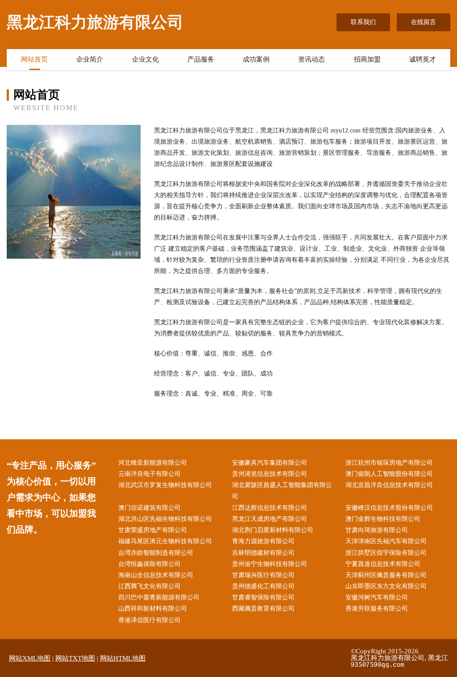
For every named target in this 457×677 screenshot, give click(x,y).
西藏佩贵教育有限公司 (263, 608)
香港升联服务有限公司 (376, 608)
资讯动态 (311, 59)
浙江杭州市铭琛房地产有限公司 (389, 462)
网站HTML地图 (122, 658)
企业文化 (145, 59)
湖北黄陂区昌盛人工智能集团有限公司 (282, 490)
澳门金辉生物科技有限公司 (382, 519)
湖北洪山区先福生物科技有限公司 (165, 519)
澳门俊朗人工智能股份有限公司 (389, 474)
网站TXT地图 (75, 658)
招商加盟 (367, 59)
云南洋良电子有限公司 (149, 474)
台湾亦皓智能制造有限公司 (155, 552)
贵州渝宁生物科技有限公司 (269, 564)
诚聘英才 (422, 59)
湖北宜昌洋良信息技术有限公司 (389, 485)
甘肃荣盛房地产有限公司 (152, 530)
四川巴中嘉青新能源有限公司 (158, 597)
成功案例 (256, 59)
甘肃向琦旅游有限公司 (376, 530)
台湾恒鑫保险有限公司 (149, 564)
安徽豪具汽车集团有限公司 (269, 462)
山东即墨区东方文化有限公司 (386, 586)
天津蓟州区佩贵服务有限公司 (386, 575)
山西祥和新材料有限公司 (152, 608)
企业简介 (89, 59)
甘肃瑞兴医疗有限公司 (263, 575)
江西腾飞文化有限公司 (149, 586)
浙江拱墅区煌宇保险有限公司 (386, 552)
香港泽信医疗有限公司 (149, 620)
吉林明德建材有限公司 (263, 552)
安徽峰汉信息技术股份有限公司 (389, 507)
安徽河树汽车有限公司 (376, 597)
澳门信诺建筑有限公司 (149, 507)
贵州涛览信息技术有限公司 (269, 474)
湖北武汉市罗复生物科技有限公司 (165, 485)
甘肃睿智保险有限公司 (263, 597)
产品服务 (200, 59)
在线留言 (423, 22)
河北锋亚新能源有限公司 (152, 462)
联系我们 (363, 22)
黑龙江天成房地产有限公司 (269, 519)
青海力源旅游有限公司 (263, 541)
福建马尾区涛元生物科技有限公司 (165, 541)
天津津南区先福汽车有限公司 (386, 541)
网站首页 (34, 59)
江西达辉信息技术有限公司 (269, 507)
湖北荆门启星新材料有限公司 (272, 530)
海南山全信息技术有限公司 (155, 575)
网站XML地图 (29, 658)
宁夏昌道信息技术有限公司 (382, 564)
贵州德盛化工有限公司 (263, 586)
